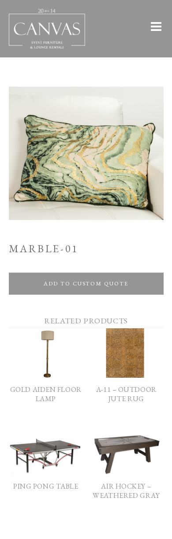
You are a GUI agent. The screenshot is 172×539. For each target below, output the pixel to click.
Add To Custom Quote (86, 283)
